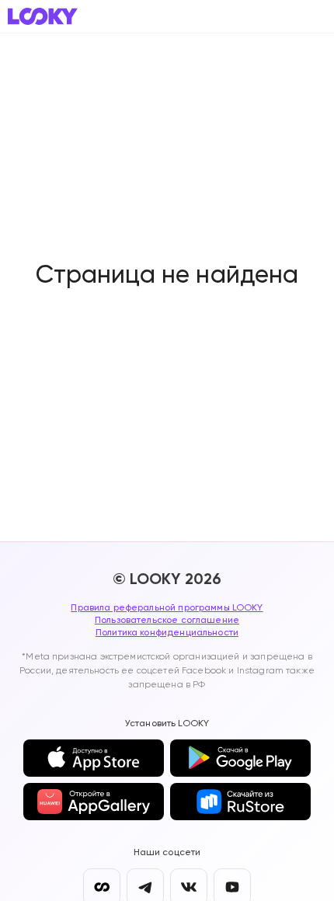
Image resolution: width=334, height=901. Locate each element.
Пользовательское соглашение (167, 619)
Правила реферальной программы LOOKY (167, 607)
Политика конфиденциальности (167, 632)
